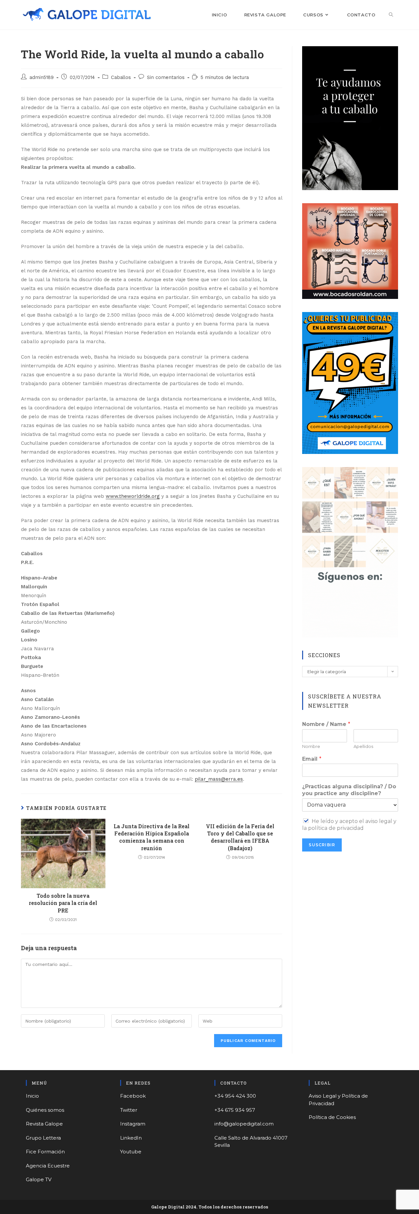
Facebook (133, 1096)
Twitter (128, 1110)
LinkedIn (131, 1138)
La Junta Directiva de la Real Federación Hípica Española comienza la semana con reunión (152, 837)
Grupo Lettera (43, 1138)
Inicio (32, 1096)
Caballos (121, 77)
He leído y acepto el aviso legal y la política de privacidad (349, 824)
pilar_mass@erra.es (219, 779)
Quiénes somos (45, 1110)
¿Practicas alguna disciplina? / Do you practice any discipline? (349, 789)
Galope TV (38, 1179)
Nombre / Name (326, 724)
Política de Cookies (332, 1117)
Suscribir (322, 844)
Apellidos (363, 746)
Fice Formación (45, 1151)
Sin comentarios (166, 77)
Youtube (130, 1151)
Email (311, 759)
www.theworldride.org (133, 496)
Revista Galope (44, 1124)
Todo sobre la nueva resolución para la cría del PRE (63, 903)
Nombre (311, 746)
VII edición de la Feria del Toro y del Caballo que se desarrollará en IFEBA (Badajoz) (240, 837)
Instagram (132, 1124)
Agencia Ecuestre (48, 1166)
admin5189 (41, 77)
